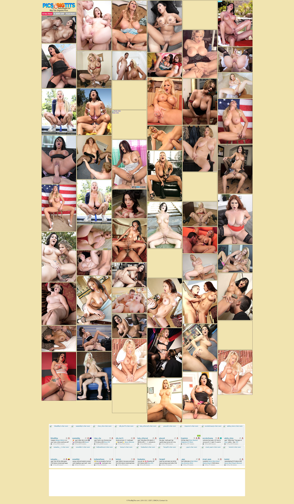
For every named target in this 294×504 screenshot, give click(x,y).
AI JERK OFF (59, 14)
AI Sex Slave (47, 14)
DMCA (155, 500)
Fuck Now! (70, 14)
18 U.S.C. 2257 (146, 500)
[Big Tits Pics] (59, 5)
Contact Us (163, 500)
